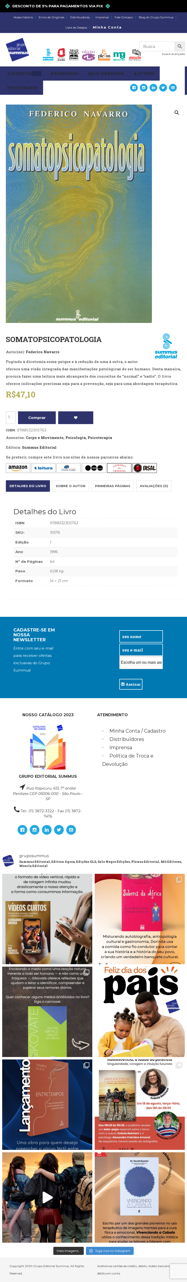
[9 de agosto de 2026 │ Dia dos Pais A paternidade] (140, 1012)
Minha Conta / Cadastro (137, 731)
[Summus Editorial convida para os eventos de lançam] (140, 1104)
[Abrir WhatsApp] (175, 1269)
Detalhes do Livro (27, 486)
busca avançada (173, 54)
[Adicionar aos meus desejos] (75, 417)
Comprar (37, 417)
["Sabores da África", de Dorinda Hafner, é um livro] (140, 919)
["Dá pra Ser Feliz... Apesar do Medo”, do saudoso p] (47, 1012)
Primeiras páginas (112, 486)
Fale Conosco (124, 17)
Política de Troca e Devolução (127, 760)
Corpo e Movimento (45, 437)
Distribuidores (80, 17)
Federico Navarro (42, 351)
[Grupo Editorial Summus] (17, 50)
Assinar (133, 684)
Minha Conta (107, 27)
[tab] (28, 486)
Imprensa (102, 17)
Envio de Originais (51, 17)
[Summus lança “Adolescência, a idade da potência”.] (47, 1197)
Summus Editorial (39, 447)
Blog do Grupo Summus (156, 17)
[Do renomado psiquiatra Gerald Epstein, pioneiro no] (140, 1197)
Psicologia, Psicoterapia (88, 437)
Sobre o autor (70, 486)
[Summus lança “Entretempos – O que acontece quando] (47, 1104)
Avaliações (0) (154, 486)
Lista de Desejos (76, 27)
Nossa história (23, 17)
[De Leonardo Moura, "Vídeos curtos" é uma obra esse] (47, 919)
